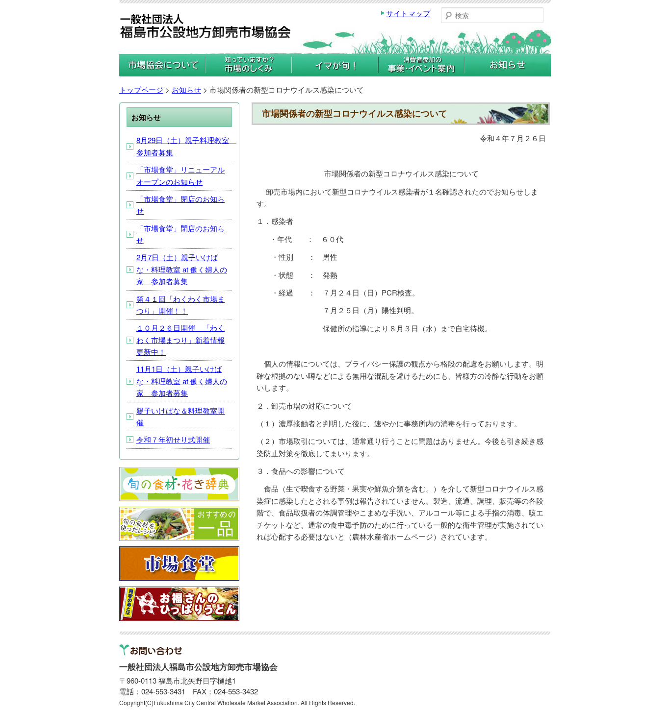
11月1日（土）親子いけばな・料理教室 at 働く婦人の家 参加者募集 (181, 381)
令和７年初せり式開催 (173, 439)
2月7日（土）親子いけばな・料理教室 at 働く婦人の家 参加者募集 (181, 269)
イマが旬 (335, 64)
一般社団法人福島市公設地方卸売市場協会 (205, 28)
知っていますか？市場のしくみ (249, 64)
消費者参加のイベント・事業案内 (421, 64)
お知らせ (507, 64)
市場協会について (162, 64)
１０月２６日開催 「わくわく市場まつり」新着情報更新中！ (180, 339)
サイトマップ (408, 13)
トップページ (141, 89)
